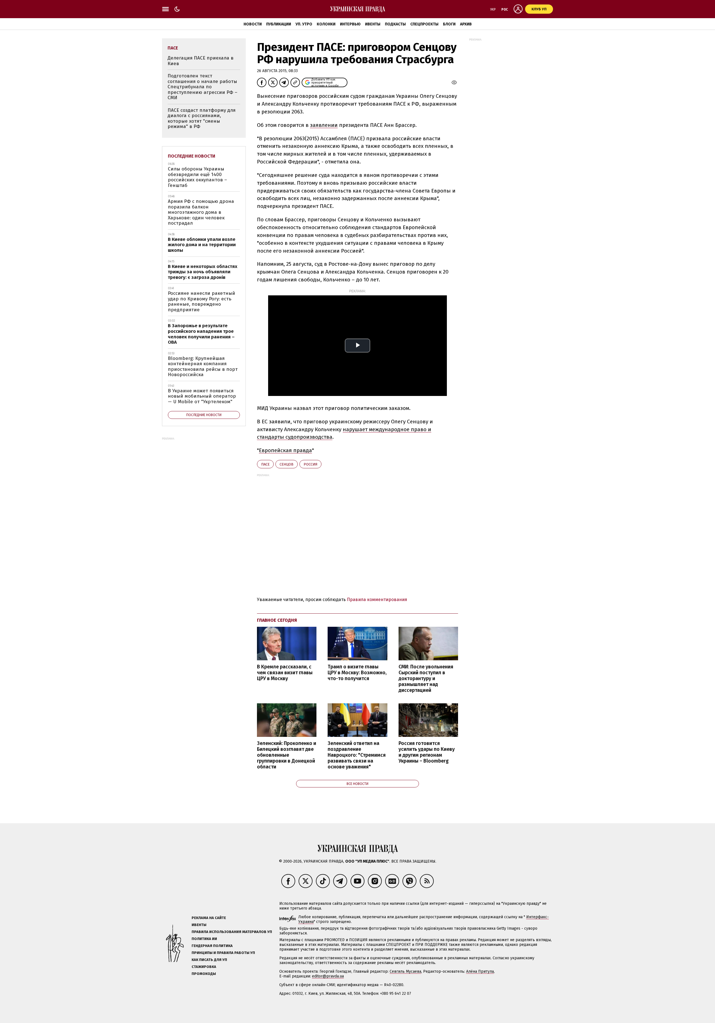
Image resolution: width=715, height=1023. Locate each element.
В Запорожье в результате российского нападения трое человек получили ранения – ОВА (201, 334)
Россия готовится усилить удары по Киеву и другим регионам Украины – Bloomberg (427, 752)
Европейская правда (285, 450)
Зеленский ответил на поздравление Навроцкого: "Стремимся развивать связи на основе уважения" (357, 755)
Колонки (326, 24)
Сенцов (287, 464)
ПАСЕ (265, 464)
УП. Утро (303, 24)
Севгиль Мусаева (405, 971)
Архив (466, 24)
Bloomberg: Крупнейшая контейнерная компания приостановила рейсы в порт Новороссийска (203, 366)
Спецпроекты (424, 24)
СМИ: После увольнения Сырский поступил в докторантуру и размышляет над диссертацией (426, 679)
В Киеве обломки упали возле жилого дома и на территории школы (202, 244)
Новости (253, 24)
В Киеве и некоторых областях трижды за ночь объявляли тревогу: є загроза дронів (202, 272)
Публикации (278, 24)
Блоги (449, 24)
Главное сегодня (277, 620)
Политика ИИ (204, 939)
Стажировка (204, 967)
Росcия (310, 464)
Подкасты (395, 24)
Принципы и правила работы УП (223, 953)
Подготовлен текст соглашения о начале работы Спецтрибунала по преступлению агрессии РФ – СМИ (202, 87)
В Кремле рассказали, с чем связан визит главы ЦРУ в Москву (285, 673)
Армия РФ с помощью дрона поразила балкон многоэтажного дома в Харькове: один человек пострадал (201, 212)
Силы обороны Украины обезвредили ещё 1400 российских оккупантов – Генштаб (197, 177)
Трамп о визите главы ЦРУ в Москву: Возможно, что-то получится (357, 673)
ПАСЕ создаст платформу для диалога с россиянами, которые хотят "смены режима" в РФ (201, 118)
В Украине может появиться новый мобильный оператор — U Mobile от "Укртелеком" (202, 396)
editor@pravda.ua (328, 976)
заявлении (324, 125)
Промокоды (204, 974)
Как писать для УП (209, 960)
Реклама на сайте (209, 918)
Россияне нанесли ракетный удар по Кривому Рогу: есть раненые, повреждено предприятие (201, 301)
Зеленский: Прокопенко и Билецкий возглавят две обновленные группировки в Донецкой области (286, 755)
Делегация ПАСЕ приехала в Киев (200, 61)
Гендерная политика (212, 946)
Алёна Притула (480, 971)
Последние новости (191, 156)
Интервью (350, 24)
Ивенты (372, 24)
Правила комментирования (377, 599)
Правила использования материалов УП (232, 932)
